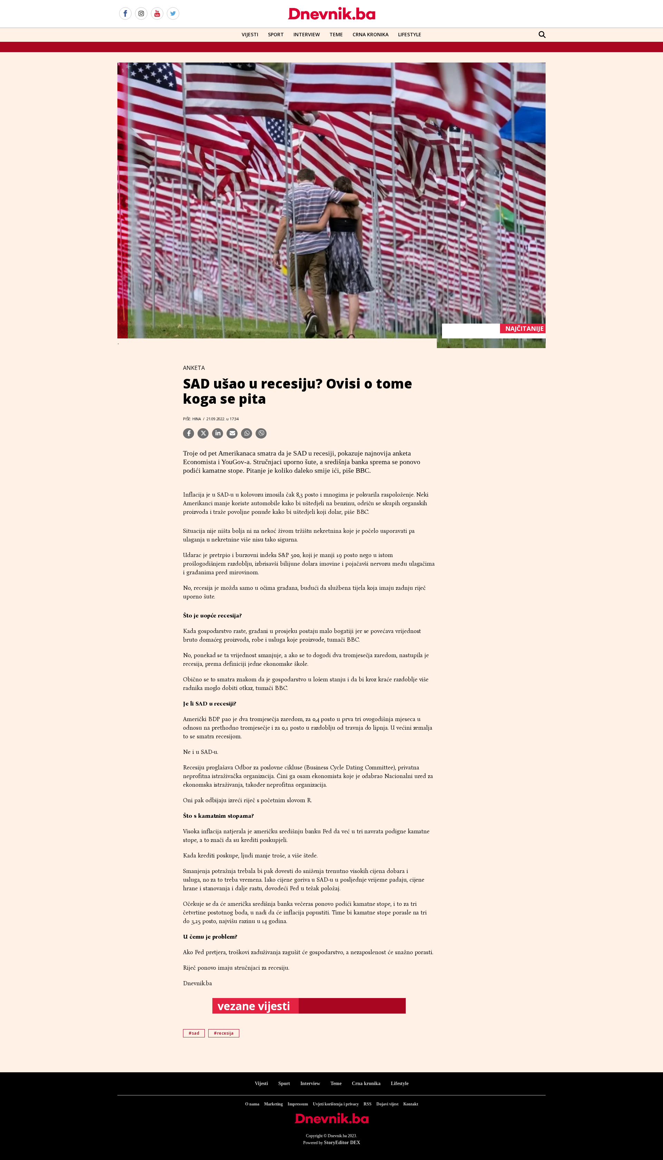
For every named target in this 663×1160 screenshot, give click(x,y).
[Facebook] (125, 13)
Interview (307, 34)
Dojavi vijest (387, 1104)
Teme (336, 34)
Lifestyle (409, 34)
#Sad (194, 1033)
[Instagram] (141, 13)
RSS (368, 1104)
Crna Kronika (370, 34)
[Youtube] (157, 13)
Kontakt (410, 1104)
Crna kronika (366, 1083)
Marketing (273, 1104)
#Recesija (224, 1033)
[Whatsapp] (246, 433)
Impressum (298, 1104)
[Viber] (261, 433)
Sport (276, 34)
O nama (252, 1104)
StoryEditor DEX (342, 1142)
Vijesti (250, 34)
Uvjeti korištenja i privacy (336, 1104)
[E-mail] (232, 433)
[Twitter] (173, 13)
